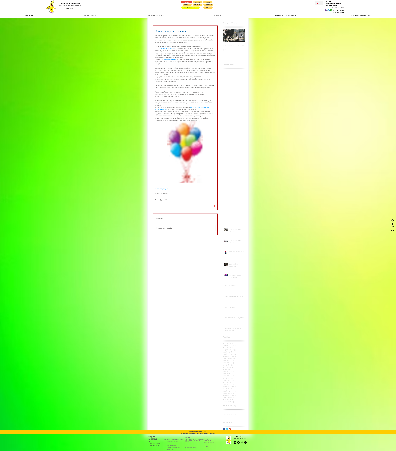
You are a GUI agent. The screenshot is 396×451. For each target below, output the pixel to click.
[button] (208, 5)
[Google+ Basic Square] (230, 429)
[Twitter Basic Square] (227, 429)
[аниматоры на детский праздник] (392, 223)
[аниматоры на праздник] (392, 227)
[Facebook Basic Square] (224, 429)
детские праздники (161, 193)
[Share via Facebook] (156, 200)
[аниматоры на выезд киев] (245, 442)
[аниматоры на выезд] (392, 220)
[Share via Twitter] (161, 200)
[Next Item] (242, 35)
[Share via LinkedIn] (166, 200)
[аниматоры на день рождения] (392, 230)
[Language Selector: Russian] (319, 3)
